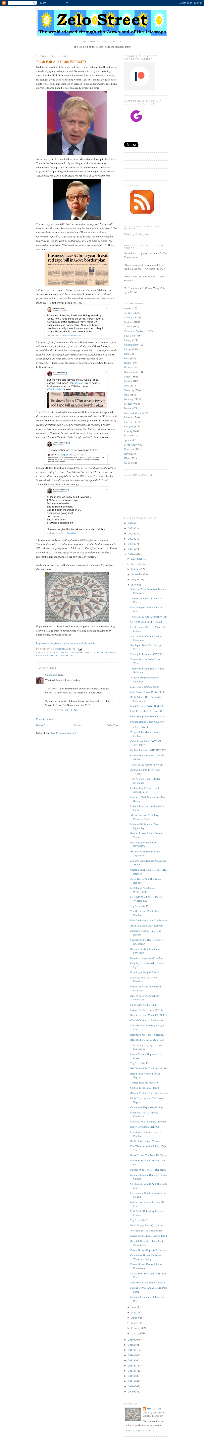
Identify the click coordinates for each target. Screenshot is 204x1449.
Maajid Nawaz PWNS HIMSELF (147, 706)
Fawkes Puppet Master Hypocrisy (148, 1169)
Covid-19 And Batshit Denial (146, 622)
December (137, 558)
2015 (131, 1360)
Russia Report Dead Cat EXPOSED (143, 844)
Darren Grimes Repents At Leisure (148, 1250)
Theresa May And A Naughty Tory (148, 616)
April (134, 1317)
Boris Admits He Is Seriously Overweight (145, 699)
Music (127, 394)
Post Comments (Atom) (63, 733)
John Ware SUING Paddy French (147, 1282)
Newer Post (42, 725)
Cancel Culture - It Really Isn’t (146, 1020)
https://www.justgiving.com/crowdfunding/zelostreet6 (65, 643)
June (134, 1307)
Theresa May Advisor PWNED (146, 764)
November (137, 564)
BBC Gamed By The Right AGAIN (149, 1068)
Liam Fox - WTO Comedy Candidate (144, 1114)
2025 (131, 528)
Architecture (130, 317)
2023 (131, 538)
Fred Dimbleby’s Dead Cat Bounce (149, 920)
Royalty (128, 431)
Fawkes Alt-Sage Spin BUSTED (147, 1010)
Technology (130, 444)
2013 (131, 1371)
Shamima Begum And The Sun (146, 958)
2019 (131, 1339)
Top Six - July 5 (138, 1220)
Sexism (128, 435)
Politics (110, 653)
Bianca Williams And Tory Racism (149, 1093)
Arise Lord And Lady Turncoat (146, 925)
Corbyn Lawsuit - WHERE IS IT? (148, 750)
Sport (127, 440)
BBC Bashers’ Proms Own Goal (147, 1040)
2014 (131, 1365)
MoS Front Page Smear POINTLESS (142, 890)
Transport (66, 655)
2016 (131, 1355)
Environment (84, 653)
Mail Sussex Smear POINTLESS (147, 692)
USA (126, 458)
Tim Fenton (154, 1409)
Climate (128, 326)
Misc (126, 385)
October (135, 569)
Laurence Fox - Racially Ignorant (148, 1121)
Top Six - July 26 (139, 727)
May (134, 1312)
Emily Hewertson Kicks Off (145, 1126)
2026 (131, 523)
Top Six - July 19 (139, 906)
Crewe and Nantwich (135, 331)
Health (127, 362)
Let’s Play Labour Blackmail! (146, 711)
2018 (131, 1345)
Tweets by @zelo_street (136, 234)
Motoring (129, 390)
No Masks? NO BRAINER (144, 1004)
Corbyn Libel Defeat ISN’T (144, 1087)
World (127, 463)
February (136, 1328)
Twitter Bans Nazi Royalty (144, 1082)
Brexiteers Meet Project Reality (147, 1034)
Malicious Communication (144, 686)
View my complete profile (141, 1431)
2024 (131, 533)
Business (53, 653)
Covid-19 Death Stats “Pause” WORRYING (146, 899)
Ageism (128, 308)
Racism (128, 417)
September (137, 574)
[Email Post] (79, 649)
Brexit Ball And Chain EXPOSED (148, 1015)
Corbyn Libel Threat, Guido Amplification (145, 790)
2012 (131, 1376)
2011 (131, 1381)
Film (126, 354)
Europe (99, 653)
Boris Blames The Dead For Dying (148, 1155)
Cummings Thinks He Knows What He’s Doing (146, 1257)
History (128, 367)
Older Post (112, 725)
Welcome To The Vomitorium (146, 1230)
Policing (128, 399)
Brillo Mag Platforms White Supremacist (145, 853)
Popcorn (128, 408)
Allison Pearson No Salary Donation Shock (144, 817)
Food (126, 358)
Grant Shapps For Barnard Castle (147, 716)
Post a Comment (45, 719)
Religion (128, 426)
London (128, 381)
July (133, 584)
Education (67, 653)
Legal (127, 376)
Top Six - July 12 (139, 1063)
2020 (131, 554)
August (135, 579)
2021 (131, 549)
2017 (131, 1350)
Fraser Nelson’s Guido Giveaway (147, 721)
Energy (128, 340)
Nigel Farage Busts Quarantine (146, 1225)
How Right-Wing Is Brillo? (144, 972)
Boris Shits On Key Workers (145, 1141)
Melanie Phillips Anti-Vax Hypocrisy (144, 826)
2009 (131, 1391)
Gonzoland (51, 674)
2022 (131, 544)
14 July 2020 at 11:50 (61, 710)
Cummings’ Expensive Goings (146, 1107)
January (135, 1333)
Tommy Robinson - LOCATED (146, 654)
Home (77, 725)
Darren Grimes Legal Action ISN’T (148, 1235)
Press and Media (47, 655)
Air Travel (129, 313)
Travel (127, 453)
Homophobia (131, 372)
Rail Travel (130, 422)
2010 (131, 1386)
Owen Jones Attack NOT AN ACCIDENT (145, 743)
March (135, 1323)
